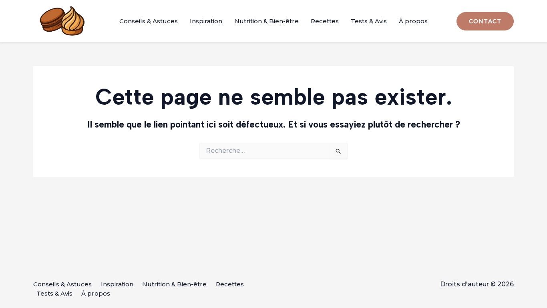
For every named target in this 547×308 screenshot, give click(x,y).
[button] (485, 21)
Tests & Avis (369, 21)
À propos (413, 21)
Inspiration (206, 21)
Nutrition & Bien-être (266, 21)
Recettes (325, 21)
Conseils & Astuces (148, 21)
